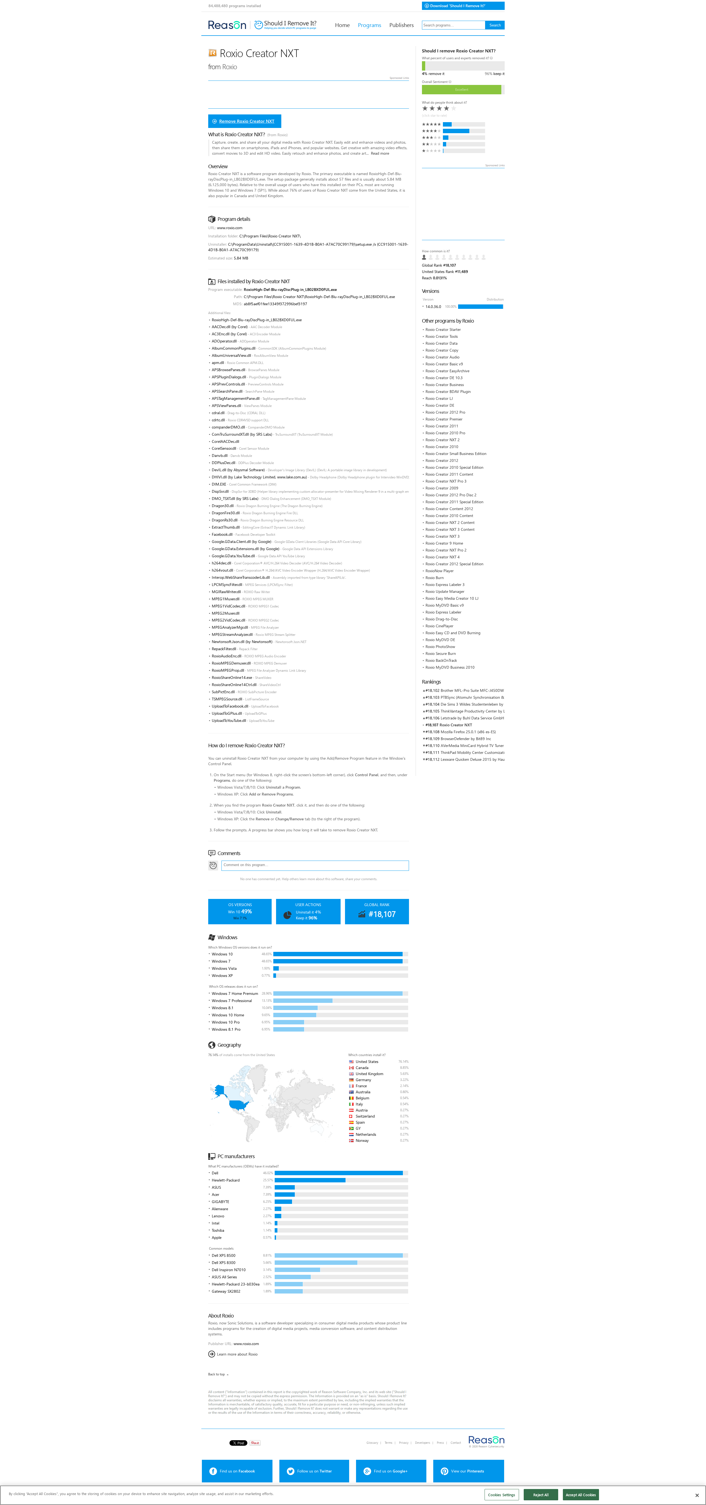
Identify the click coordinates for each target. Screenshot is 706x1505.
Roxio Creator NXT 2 (443, 439)
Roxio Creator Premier (444, 419)
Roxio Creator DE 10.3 (444, 377)
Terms (388, 1442)
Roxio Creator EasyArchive (447, 370)
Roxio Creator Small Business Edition (456, 453)
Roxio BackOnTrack (441, 660)
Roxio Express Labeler (443, 612)
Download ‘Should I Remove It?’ (458, 5)
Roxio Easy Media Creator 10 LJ (452, 598)
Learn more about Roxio (237, 1354)
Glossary (372, 1442)
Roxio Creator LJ (439, 398)
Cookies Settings (501, 1494)
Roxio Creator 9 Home (444, 543)
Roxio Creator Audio (442, 357)
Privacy (403, 1442)
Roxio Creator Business (445, 384)
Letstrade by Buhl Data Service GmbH (472, 718)
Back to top (216, 1374)
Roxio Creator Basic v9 (444, 363)
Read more (380, 153)
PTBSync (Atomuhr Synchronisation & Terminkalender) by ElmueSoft (498, 697)
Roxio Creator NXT (456, 724)
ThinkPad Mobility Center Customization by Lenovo (484, 752)
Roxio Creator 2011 (442, 426)
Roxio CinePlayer (439, 625)
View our (467, 1471)
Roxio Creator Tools (442, 336)
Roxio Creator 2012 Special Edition (454, 563)
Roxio (229, 66)
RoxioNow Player (440, 570)
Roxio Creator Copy (442, 350)
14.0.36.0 (433, 306)
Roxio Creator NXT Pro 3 (446, 481)
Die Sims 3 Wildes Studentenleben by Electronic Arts (484, 704)
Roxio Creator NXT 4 (443, 556)
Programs (369, 24)
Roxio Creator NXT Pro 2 (446, 550)
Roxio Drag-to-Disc (442, 619)
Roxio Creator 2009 (442, 488)
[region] (353, 1495)
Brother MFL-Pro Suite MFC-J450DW (472, 690)
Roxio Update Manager (445, 591)
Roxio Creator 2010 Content (449, 515)
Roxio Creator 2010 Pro (445, 432)
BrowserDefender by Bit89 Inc (466, 738)
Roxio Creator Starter (443, 329)
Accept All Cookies (581, 1494)
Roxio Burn (435, 577)
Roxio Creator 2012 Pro (445, 412)
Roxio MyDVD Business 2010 (450, 667)
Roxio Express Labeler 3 (445, 584)
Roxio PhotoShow (440, 646)
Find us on (237, 1471)
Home (342, 24)
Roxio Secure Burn (441, 653)
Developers (422, 1442)
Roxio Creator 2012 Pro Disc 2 (451, 494)
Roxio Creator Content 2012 (449, 508)
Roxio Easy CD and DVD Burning (453, 632)
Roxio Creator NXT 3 (443, 536)
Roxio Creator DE (440, 405)
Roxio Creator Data (442, 343)
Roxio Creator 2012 (442, 460)
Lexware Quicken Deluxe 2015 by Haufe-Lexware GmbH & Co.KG (496, 759)
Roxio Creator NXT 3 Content (450, 529)
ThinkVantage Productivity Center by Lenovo (478, 711)
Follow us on (314, 1471)
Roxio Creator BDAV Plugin (448, 391)
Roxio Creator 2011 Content (449, 474)
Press (440, 1442)
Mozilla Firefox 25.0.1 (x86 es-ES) (468, 731)
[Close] (697, 1495)
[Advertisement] (463, 204)
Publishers (401, 24)
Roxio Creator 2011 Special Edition (454, 501)
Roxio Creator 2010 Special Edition (454, 467)
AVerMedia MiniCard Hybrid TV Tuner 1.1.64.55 (481, 745)
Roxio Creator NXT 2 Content (450, 522)
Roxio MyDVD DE (440, 639)
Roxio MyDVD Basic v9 (445, 605)
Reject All (540, 1494)
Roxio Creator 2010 (442, 446)
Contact (456, 1442)
